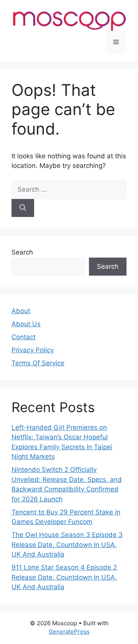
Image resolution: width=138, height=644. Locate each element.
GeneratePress (69, 631)
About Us (26, 324)
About (21, 311)
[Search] (23, 208)
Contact (24, 337)
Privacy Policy (33, 350)
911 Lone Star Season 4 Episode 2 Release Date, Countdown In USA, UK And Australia (64, 577)
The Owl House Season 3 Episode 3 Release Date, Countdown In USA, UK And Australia (67, 544)
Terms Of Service (38, 363)
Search (22, 252)
